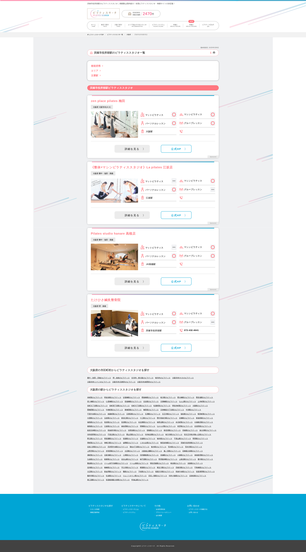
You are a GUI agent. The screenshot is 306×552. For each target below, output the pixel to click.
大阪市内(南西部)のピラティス (148, 382)
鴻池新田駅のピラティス (203, 455)
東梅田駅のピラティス (133, 410)
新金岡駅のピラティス (112, 471)
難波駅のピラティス (94, 463)
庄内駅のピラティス (94, 467)
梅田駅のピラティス (150, 410)
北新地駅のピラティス (112, 455)
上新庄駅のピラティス (187, 459)
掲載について (200, 3)
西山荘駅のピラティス (134, 434)
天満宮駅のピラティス (134, 414)
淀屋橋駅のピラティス (131, 397)
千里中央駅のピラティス (96, 414)
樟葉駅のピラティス (147, 467)
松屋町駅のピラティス (161, 406)
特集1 (175, 25)
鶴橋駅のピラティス (111, 467)
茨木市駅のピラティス (193, 447)
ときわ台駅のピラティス (149, 443)
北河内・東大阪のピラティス (142, 378)
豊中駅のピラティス (205, 459)
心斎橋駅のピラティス (114, 401)
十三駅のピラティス (147, 418)
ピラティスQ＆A (208, 25)
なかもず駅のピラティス (166, 426)
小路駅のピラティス (185, 455)
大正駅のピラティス (94, 471)
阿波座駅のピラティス (112, 397)
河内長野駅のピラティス (96, 434)
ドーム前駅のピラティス (139, 463)
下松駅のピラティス (145, 471)
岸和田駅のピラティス (114, 451)
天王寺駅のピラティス (170, 414)
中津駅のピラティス (193, 410)
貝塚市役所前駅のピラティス (192, 443)
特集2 (191, 25)
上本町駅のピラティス (206, 401)
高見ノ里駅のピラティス (157, 476)
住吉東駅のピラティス (146, 422)
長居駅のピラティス (129, 422)
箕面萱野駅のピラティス (205, 471)
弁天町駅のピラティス (184, 422)
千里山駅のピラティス (182, 438)
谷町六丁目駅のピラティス (141, 406)
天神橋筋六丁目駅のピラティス (172, 410)
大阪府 (129, 34)
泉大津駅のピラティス (207, 430)
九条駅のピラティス (94, 459)
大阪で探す (118, 25)
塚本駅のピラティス (164, 438)
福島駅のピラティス (94, 422)
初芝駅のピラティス (185, 426)
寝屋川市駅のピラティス (164, 471)
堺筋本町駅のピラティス (181, 406)
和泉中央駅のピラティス (185, 471)
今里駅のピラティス (94, 418)
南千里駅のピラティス (148, 459)
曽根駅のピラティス (154, 430)
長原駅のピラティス (111, 422)
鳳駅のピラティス (130, 471)
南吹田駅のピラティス (129, 426)
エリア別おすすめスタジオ (137, 25)
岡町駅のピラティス (94, 443)
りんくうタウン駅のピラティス (135, 476)
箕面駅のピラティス (130, 438)
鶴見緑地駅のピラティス (169, 443)
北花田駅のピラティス (202, 426)
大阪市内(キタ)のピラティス (183, 378)
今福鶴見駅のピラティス (203, 422)
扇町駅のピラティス (94, 455)
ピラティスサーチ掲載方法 (198, 509)
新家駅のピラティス (111, 459)
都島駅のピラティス (94, 426)
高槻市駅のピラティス (184, 467)
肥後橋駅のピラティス (150, 397)
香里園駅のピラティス (112, 438)
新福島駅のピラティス (204, 418)
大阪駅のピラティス (200, 406)
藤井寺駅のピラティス (95, 476)
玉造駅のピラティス (111, 418)
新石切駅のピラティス (172, 430)
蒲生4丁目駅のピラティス (139, 447)
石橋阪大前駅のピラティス (192, 451)
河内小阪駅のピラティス (178, 476)
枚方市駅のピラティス (173, 434)
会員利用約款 (160, 509)
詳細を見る (132, 149)
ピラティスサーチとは (131, 509)
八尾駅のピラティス (130, 455)
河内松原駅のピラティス (154, 434)
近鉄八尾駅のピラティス (96, 447)
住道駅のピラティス (113, 476)
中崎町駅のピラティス (114, 410)
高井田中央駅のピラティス (118, 447)
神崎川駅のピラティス (112, 443)
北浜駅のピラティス (150, 401)
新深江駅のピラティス (129, 418)
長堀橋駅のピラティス (133, 401)
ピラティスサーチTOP (96, 35)
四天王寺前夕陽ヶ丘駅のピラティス (197, 434)
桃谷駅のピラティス (178, 463)
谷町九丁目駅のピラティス (97, 406)
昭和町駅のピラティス (206, 414)
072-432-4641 (191, 330)
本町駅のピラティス (94, 397)
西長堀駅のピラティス (204, 397)
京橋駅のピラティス (186, 418)
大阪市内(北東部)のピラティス (123, 382)
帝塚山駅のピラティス (139, 480)
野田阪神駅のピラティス (168, 459)
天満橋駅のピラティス (168, 401)
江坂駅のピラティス (111, 426)
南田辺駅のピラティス (165, 422)
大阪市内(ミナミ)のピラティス (98, 382)
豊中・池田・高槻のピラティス (99, 378)
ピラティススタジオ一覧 (115, 34)
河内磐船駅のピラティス (149, 455)
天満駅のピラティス (152, 414)
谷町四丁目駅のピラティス (119, 406)
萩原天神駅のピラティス (96, 430)
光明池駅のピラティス (136, 430)
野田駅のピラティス (200, 438)
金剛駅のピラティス (130, 443)
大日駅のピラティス (132, 451)
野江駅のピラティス (94, 438)
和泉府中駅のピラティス (117, 430)
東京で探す (105, 25)
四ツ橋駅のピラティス (95, 401)
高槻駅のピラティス (190, 430)
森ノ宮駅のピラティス (172, 451)
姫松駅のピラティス (188, 414)
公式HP (176, 149)
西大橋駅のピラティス (185, 397)
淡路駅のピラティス (195, 463)
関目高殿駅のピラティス (159, 463)
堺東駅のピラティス (147, 426)
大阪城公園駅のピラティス (152, 451)
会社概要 (159, 515)
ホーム (93, 25)
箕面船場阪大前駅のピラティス (118, 480)
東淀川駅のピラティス (165, 467)
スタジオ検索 (94, 509)
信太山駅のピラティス (129, 459)
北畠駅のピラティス (147, 438)
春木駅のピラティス (158, 447)
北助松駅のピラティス (197, 476)
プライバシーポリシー (163, 512)
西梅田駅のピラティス (95, 410)
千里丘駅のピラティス (116, 434)
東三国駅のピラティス (95, 480)
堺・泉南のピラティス (121, 378)
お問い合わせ (193, 512)
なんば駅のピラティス (187, 401)
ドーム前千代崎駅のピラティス (116, 463)
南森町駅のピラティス (116, 414)
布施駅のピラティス (168, 455)
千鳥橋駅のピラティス (202, 467)
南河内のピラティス (162, 378)
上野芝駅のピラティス (95, 451)
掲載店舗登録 (94, 512)
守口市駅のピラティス (129, 467)
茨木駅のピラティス (175, 447)
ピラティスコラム (158, 25)
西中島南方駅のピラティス (167, 418)
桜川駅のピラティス (168, 397)
